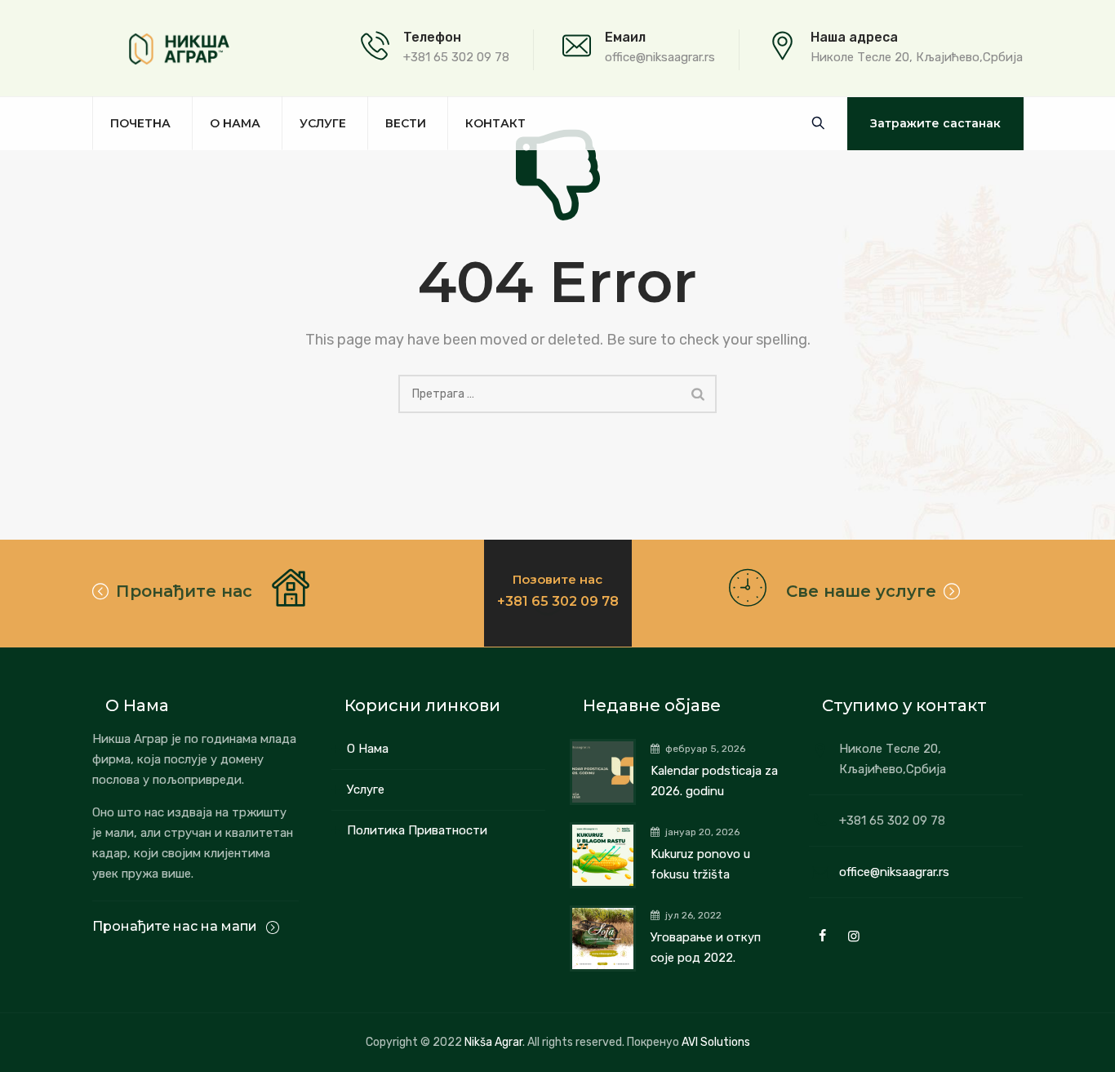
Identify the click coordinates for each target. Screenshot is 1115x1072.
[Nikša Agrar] (179, 49)
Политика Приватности (417, 830)
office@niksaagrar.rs (894, 872)
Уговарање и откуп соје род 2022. (706, 947)
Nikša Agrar (493, 1042)
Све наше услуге (861, 591)
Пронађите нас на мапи (176, 926)
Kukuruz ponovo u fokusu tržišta (700, 864)
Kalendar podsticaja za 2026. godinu (714, 780)
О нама (235, 123)
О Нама (368, 748)
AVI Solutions (716, 1042)
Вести (405, 123)
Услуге (323, 123)
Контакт (495, 123)
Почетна (140, 123)
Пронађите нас (184, 591)
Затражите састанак (935, 123)
